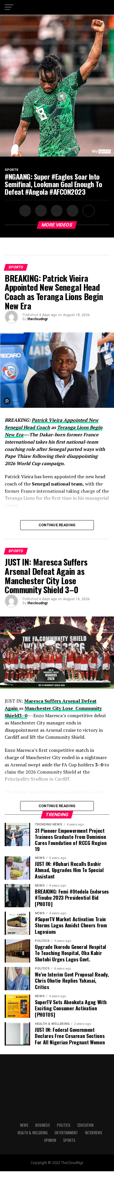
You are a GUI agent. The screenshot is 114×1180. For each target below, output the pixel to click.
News (24, 1125)
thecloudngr (37, 319)
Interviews (93, 1132)
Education (85, 1125)
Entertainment (66, 1132)
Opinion (50, 1140)
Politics (63, 1125)
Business (42, 1125)
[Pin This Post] (56, 211)
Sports (69, 1140)
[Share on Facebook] (25, 211)
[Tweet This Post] (40, 211)
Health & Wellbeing (33, 1132)
